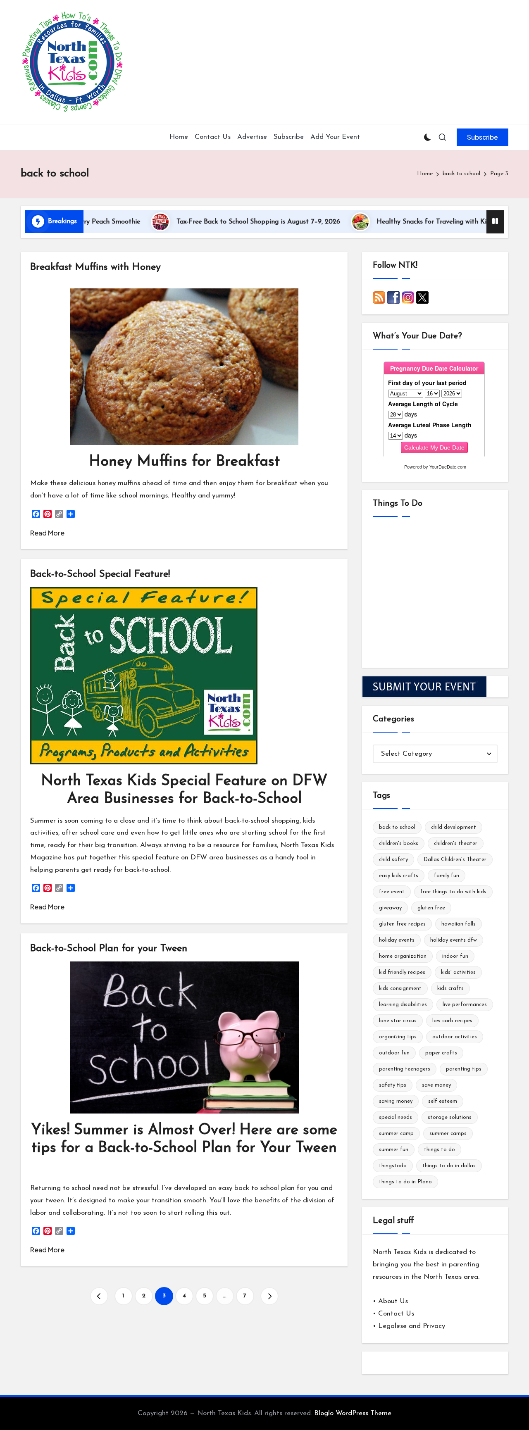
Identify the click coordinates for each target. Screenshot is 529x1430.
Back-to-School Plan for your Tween (108, 949)
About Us (393, 1301)
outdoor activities (454, 1037)
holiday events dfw (453, 940)
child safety (393, 859)
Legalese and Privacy (411, 1326)
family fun (446, 875)
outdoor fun (394, 1053)
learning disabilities (403, 1004)
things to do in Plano (405, 1182)
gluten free (431, 908)
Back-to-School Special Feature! (100, 574)
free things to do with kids (453, 892)
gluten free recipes (402, 924)
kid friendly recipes (402, 972)
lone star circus (398, 1020)
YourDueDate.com (447, 466)
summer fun (393, 1149)
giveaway (390, 908)
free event (392, 892)
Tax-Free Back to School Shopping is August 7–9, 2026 (211, 222)
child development (453, 827)
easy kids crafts (398, 875)
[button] (482, 137)
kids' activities (458, 972)
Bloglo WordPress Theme (352, 1413)
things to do (439, 1149)
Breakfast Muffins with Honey (95, 267)
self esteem (442, 1101)
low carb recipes (452, 1020)
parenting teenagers (404, 1069)
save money (436, 1085)
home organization (403, 956)
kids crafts (450, 988)
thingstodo (393, 1165)
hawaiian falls (458, 924)
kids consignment (400, 988)
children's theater (455, 843)
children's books (398, 843)
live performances (465, 1004)
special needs (395, 1117)
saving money (395, 1101)
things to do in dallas (449, 1165)
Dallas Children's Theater (455, 859)
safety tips (392, 1085)
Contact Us (396, 1313)
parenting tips (463, 1069)
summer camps (448, 1133)
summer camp (396, 1133)
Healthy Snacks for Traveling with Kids (387, 222)
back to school (397, 827)
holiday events (397, 940)
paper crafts (441, 1053)
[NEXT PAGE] (269, 1296)
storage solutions (450, 1117)
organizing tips (398, 1037)
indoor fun (455, 956)
